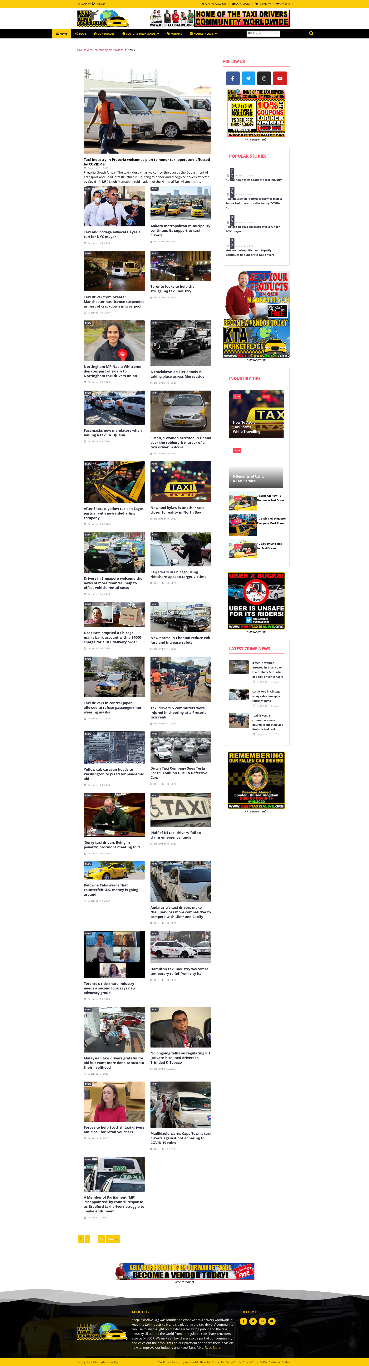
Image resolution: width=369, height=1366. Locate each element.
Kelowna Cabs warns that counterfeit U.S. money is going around (111, 890)
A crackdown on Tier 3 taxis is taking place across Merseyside (177, 374)
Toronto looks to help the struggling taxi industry (172, 288)
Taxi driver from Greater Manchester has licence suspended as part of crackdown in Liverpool (114, 301)
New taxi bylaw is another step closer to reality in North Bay (177, 510)
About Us (205, 1362)
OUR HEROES (106, 33)
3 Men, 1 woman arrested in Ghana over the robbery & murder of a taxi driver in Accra (180, 442)
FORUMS (176, 33)
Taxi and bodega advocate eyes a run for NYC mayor (112, 234)
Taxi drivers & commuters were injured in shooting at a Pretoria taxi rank (178, 712)
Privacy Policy (250, 1362)
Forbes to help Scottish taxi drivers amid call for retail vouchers (114, 1129)
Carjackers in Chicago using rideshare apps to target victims (178, 574)
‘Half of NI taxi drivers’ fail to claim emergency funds (175, 835)
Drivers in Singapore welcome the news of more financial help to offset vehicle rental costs (113, 583)
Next (111, 1239)
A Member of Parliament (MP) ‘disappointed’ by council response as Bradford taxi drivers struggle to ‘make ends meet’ (114, 1204)
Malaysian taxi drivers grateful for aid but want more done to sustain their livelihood (114, 1063)
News (88, 188)
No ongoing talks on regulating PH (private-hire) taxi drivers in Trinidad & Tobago (180, 1058)
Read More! (213, 1347)
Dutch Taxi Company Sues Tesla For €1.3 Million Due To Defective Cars (178, 773)
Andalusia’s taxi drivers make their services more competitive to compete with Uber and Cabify (180, 912)
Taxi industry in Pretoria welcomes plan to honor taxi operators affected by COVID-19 (147, 161)
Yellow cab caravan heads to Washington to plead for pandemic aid (114, 774)
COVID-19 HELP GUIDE (140, 33)
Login (83, 4)
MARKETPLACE (203, 33)
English (257, 33)
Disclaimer (274, 1362)
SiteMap (286, 1362)
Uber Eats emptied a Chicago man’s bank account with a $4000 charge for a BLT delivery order (112, 637)
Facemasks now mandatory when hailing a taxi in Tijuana (113, 432)
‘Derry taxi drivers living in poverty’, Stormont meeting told (112, 844)
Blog (232, 173)
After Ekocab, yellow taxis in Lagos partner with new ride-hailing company (114, 513)
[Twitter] (248, 78)
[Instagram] (264, 78)
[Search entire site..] (311, 33)
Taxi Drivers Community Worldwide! (100, 50)
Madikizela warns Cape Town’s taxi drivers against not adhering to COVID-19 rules (180, 1138)
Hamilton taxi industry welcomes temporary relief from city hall (179, 971)
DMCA (263, 1362)
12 (101, 1239)
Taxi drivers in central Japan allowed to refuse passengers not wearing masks (112, 707)
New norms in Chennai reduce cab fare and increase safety (180, 640)
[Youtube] (280, 78)
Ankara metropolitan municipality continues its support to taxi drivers (180, 230)
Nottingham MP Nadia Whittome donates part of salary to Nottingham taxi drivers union (112, 371)
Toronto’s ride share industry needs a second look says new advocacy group (109, 988)
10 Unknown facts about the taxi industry (254, 180)
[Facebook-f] (233, 78)
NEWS (63, 33)
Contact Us (218, 1362)
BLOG (82, 33)
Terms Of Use (233, 1362)
